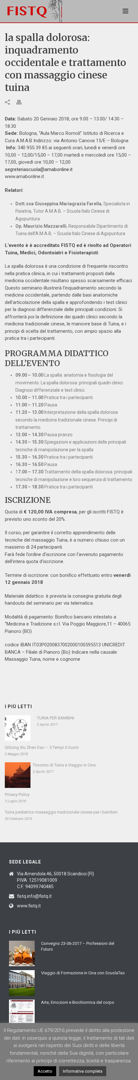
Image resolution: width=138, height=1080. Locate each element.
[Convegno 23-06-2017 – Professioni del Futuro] (22, 953)
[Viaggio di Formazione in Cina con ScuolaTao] (22, 983)
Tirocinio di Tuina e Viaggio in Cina (64, 765)
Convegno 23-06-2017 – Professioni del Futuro (77, 946)
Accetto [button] (45, 1071)
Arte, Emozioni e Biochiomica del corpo (77, 1002)
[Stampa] (22, 102)
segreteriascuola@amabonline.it (39, 169)
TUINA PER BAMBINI (55, 718)
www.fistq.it (29, 905)
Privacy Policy (17, 794)
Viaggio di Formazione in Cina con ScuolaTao (83, 972)
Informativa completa (82, 1071)
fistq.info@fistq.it (34, 896)
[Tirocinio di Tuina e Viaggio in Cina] (17, 775)
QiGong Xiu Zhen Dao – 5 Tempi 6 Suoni (42, 747)
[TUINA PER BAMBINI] (17, 728)
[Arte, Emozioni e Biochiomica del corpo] (22, 1012)
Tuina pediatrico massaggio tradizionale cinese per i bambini (61, 812)
